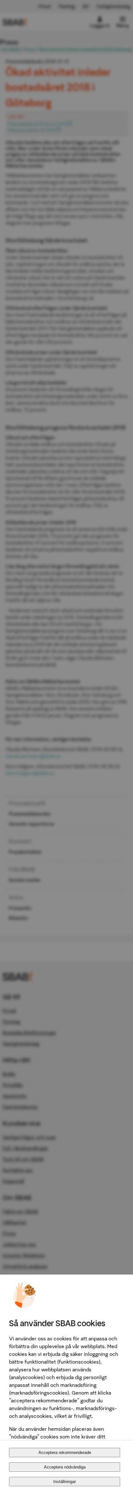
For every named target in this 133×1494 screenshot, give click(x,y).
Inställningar (64, 1481)
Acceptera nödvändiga (65, 1467)
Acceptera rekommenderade (64, 1452)
